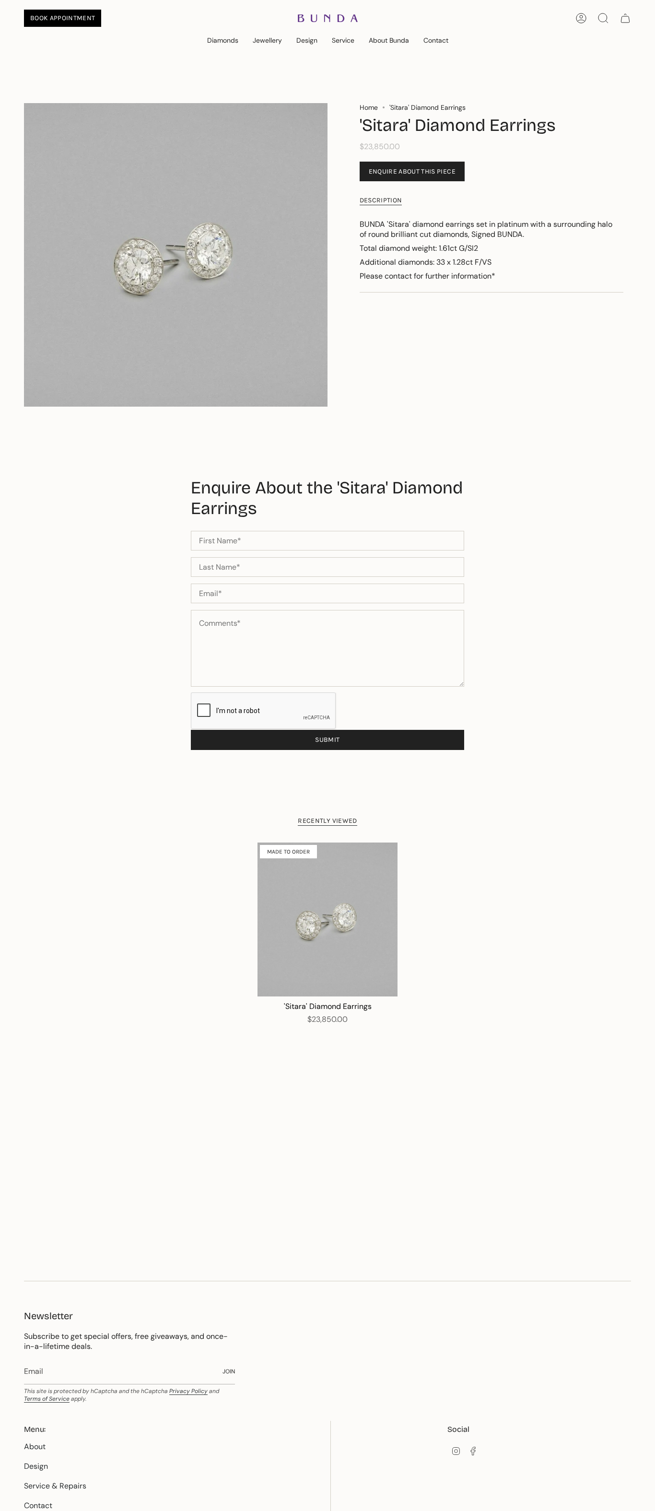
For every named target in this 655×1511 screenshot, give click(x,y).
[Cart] (625, 18)
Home (369, 107)
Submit (327, 740)
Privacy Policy (188, 1391)
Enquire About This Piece (412, 171)
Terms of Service (47, 1399)
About (35, 1446)
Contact (38, 1505)
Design (36, 1466)
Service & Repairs (55, 1486)
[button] (223, 41)
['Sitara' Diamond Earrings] (327, 920)
